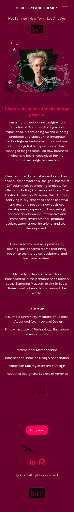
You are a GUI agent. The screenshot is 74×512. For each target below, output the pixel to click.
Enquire (37, 430)
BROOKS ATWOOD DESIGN (37, 8)
